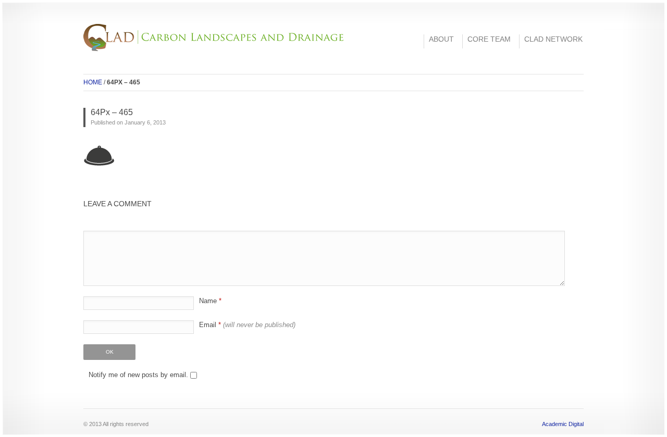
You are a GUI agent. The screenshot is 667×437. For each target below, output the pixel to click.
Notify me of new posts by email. (138, 375)
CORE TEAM (489, 39)
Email (247, 325)
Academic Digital (563, 424)
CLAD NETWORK (553, 39)
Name (210, 301)
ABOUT (441, 39)
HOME (92, 82)
